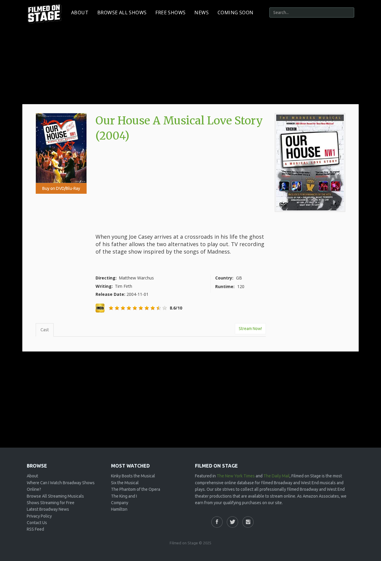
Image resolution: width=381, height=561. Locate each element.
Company (119, 502)
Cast (44, 329)
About (79, 12)
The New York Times (236, 476)
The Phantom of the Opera (135, 489)
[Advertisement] (181, 188)
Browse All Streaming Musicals (55, 496)
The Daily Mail (276, 476)
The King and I (124, 496)
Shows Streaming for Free (50, 502)
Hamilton (119, 509)
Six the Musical (125, 482)
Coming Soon (235, 12)
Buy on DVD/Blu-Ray (61, 188)
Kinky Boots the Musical (133, 476)
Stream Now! (250, 328)
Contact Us (37, 522)
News (201, 12)
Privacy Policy (39, 516)
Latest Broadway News (48, 509)
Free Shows (170, 12)
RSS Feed (35, 529)
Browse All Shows (121, 12)
